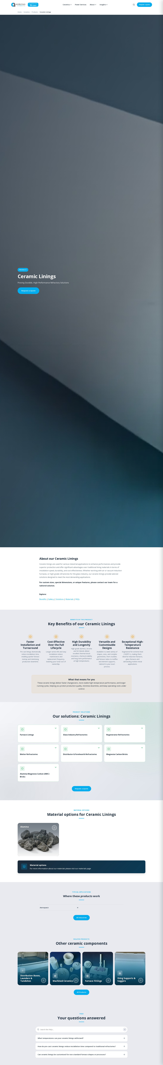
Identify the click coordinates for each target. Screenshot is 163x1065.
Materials (69, 599)
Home (20, 12)
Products (35, 12)
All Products (81, 992)
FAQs (77, 599)
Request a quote (144, 5)
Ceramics (27, 12)
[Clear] (125, 1029)
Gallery (51, 599)
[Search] (134, 5)
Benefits (42, 599)
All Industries (81, 918)
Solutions (60, 599)
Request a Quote (28, 291)
